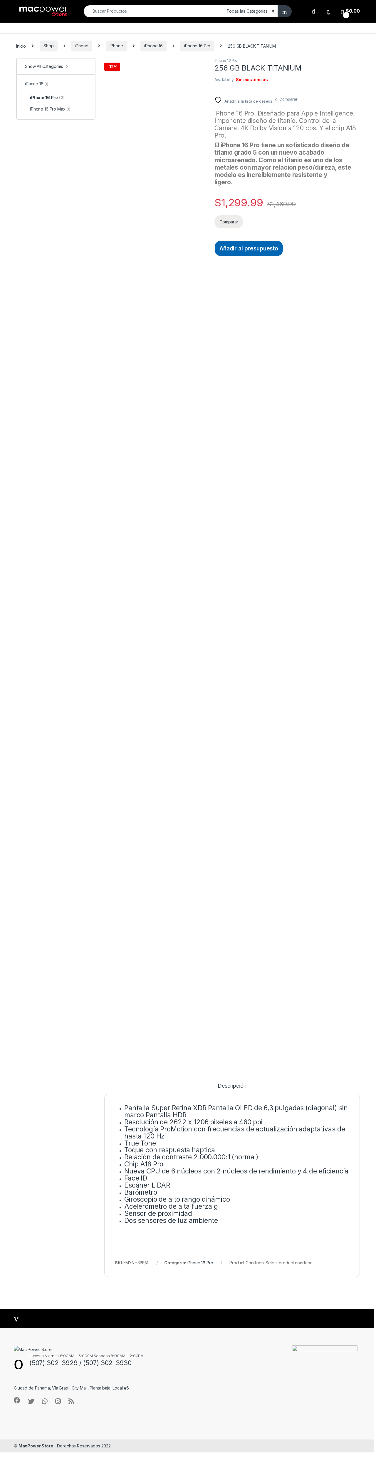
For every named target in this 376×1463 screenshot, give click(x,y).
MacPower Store (36, 1445)
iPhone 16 (153, 45)
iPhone (81, 45)
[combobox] (153, 11)
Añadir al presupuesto (248, 248)
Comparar (288, 99)
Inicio (21, 45)
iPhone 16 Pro (197, 45)
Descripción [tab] (232, 1086)
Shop (48, 45)
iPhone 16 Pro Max (50, 108)
